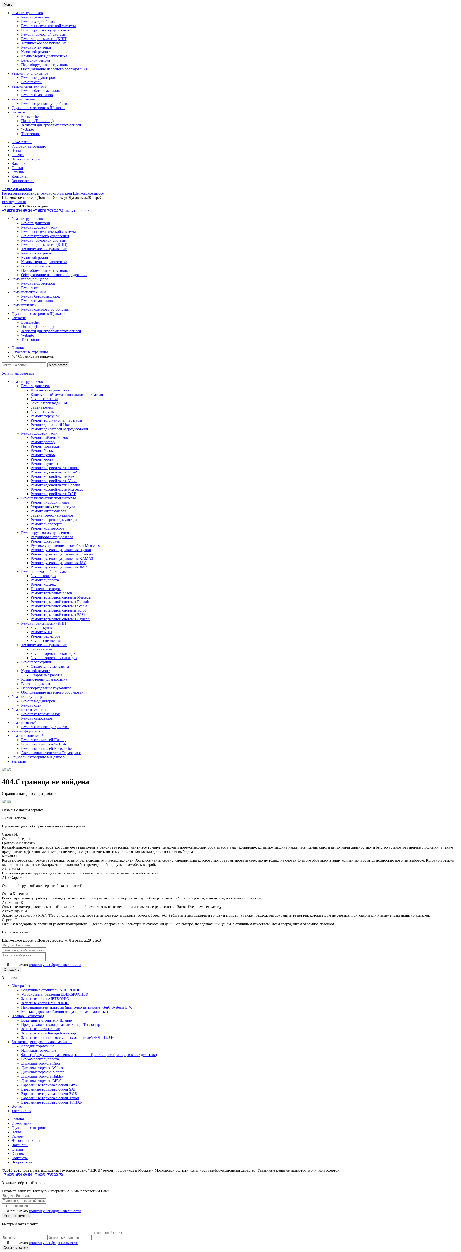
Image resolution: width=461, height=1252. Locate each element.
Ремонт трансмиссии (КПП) (44, 39)
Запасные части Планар (40, 1029)
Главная (18, 348)
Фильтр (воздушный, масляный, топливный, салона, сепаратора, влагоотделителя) (89, 1055)
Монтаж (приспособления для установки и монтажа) (64, 1012)
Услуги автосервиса (18, 373)
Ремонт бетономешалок (40, 91)
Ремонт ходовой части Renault (55, 485)
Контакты (20, 176)
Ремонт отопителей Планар (43, 740)
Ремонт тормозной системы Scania (59, 606)
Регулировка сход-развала (52, 537)
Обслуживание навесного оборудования (54, 69)
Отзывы (18, 172)
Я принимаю (44, 965)
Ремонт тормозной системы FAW (58, 615)
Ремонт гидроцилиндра (50, 502)
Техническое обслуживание (44, 43)
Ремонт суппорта (45, 580)
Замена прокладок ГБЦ (50, 403)
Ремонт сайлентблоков (49, 438)
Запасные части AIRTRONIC (45, 999)
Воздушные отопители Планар (46, 1020)
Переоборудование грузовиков (46, 65)
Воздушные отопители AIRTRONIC (51, 990)
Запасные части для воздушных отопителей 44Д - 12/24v (67, 1037)
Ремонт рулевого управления (45, 30)
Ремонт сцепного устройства (45, 103)
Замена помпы (43, 412)
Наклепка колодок (46, 589)
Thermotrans (30, 134)
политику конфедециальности (53, 1243)
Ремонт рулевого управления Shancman (63, 554)
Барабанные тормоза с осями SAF (48, 1089)
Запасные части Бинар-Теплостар (48, 1033)
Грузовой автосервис (29, 146)
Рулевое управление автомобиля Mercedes (65, 545)
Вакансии (20, 163)
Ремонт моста (42, 459)
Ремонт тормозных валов (51, 593)
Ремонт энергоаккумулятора (54, 520)
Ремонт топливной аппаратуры (56, 420)
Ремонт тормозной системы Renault (60, 602)
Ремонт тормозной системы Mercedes (61, 597)
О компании (22, 142)
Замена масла (42, 649)
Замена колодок (43, 576)
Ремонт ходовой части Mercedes (57, 489)
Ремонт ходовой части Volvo (54, 481)
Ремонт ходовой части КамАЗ (55, 472)
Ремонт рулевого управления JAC (58, 563)
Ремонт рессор (43, 442)
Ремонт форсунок (45, 416)
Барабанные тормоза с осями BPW (49, 1085)
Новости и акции (26, 159)
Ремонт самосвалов (37, 95)
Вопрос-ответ (23, 181)
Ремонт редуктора (45, 636)
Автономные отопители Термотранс (51, 753)
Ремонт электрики (36, 47)
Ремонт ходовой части (39, 21)
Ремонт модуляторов (38, 78)
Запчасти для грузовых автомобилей (51, 125)
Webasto (27, 129)
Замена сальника (44, 399)
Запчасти (19, 112)
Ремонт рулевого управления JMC (59, 567)
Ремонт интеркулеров (48, 511)
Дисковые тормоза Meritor (42, 1072)
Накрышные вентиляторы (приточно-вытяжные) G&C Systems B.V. (76, 1007)
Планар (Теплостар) (37, 121)
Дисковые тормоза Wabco (42, 1068)
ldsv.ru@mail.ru (14, 202)
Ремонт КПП (41, 632)
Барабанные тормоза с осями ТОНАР (51, 1102)
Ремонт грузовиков (27, 13)
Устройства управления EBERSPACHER (54, 994)
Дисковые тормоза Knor (40, 1063)
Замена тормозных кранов (52, 515)
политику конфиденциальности (55, 965)
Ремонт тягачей (24, 99)
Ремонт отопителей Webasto (44, 744)
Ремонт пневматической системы (48, 26)
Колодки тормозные (37, 1046)
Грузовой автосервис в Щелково (38, 108)
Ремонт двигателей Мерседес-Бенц (59, 429)
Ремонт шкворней (45, 541)
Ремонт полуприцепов (30, 73)
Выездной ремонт (35, 60)
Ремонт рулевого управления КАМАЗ (62, 558)
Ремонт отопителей (27, 735)
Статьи (17, 168)
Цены (16, 150)
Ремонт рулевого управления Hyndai (61, 550)
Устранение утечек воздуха (53, 507)
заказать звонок (76, 210)
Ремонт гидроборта (46, 524)
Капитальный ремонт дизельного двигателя (67, 394)
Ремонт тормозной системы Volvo (58, 610)
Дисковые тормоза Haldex (42, 1076)
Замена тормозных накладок (54, 658)
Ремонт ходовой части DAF (53, 494)
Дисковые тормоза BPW (41, 1081)
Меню (8, 4)
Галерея (18, 155)
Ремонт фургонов (26, 731)
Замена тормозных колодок (53, 653)
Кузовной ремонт (35, 52)
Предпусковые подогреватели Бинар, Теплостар (60, 1024)
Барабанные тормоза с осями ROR (49, 1094)
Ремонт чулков (43, 455)
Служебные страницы (30, 352)
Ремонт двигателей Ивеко (52, 425)
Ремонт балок (42, 451)
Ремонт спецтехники (29, 86)
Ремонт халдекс (43, 584)
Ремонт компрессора (47, 528)
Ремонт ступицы (44, 463)
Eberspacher (30, 116)
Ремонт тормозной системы (44, 34)
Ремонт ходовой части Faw (53, 476)
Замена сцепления (46, 640)
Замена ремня (42, 407)
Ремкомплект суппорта (40, 1059)
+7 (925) (17, 1175)
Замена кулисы (43, 628)
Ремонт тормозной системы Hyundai (60, 619)
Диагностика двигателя (50, 390)
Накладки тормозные (38, 1050)
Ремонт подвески (45, 446)
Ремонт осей (31, 82)
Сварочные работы (46, 675)
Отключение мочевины (50, 666)
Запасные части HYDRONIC (45, 1003)
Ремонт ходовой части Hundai (55, 468)
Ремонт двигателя (35, 17)
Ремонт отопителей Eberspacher (47, 748)
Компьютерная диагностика (44, 56)
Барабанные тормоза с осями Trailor (50, 1098)
